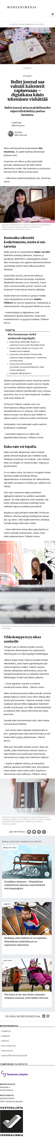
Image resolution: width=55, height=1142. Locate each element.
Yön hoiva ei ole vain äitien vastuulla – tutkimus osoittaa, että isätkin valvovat (26, 996)
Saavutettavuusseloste (14, 1055)
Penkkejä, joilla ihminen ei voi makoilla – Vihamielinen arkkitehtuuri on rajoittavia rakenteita (26, 942)
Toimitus (6, 1031)
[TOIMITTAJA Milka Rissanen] (27, 129)
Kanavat (5, 1036)
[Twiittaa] (34, 832)
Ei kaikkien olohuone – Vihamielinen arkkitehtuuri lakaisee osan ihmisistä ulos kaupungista (24, 885)
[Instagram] (47, 1016)
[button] (52, 14)
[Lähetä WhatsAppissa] (44, 832)
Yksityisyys (7, 1051)
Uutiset (8, 961)
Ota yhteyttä (8, 1046)
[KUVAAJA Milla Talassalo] (27, 138)
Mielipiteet (10, 848)
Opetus (5, 1041)
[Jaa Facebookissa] (29, 832)
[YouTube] (43, 1016)
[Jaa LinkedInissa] (39, 832)
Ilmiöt (27, 68)
